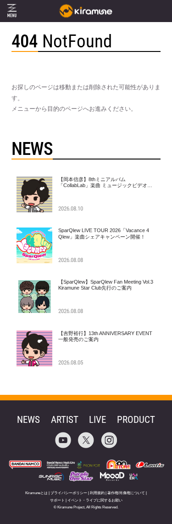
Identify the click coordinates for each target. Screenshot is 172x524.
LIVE (97, 419)
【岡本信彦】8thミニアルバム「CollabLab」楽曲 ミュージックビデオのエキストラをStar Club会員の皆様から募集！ (105, 188)
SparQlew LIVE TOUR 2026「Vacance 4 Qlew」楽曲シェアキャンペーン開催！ (103, 233)
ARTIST (64, 419)
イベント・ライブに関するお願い (94, 500)
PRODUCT (136, 419)
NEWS (28, 419)
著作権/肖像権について (126, 493)
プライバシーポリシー (68, 493)
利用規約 (97, 493)
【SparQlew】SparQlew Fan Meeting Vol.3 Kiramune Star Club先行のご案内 (105, 284)
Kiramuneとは (36, 493)
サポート (57, 500)
